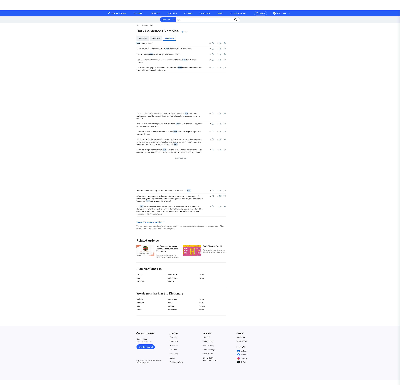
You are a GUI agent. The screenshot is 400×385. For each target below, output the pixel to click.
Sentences (166, 20)
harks (138, 278)
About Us (206, 337)
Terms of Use (208, 354)
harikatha (139, 299)
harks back (140, 281)
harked (201, 278)
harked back (172, 274)
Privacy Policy (208, 341)
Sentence (145, 25)
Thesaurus (174, 341)
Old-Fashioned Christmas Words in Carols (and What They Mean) (167, 248)
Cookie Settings (209, 349)
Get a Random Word (146, 347)
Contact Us (240, 337)
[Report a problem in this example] (224, 43)
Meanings (143, 38)
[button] (260, 13)
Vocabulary (174, 354)
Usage (172, 358)
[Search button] (237, 19)
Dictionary (173, 337)
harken (201, 274)
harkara (202, 306)
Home (138, 25)
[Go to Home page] (117, 13)
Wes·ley (171, 281)
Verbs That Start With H (212, 246)
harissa (201, 302)
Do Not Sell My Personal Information (210, 359)
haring (201, 299)
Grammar (173, 349)
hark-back (171, 306)
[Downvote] (220, 43)
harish (170, 302)
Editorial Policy (208, 345)
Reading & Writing (176, 362)
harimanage (172, 299)
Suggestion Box (242, 341)
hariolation (140, 302)
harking (139, 274)
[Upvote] (212, 43)
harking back (172, 278)
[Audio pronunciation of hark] (182, 32)
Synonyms (156, 38)
